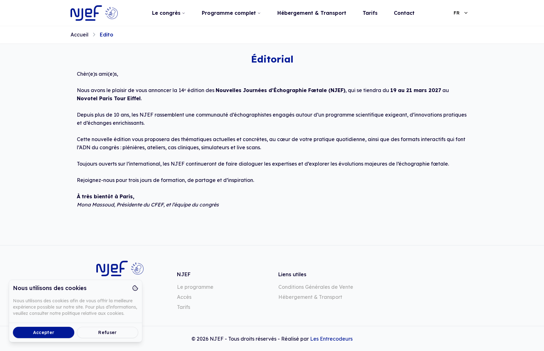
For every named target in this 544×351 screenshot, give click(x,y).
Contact (404, 13)
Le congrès (166, 13)
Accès (184, 297)
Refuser (107, 332)
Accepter (43, 332)
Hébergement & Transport (311, 13)
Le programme (195, 287)
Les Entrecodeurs (331, 339)
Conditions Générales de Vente (315, 287)
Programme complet (229, 13)
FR (457, 13)
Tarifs (370, 13)
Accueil (79, 34)
